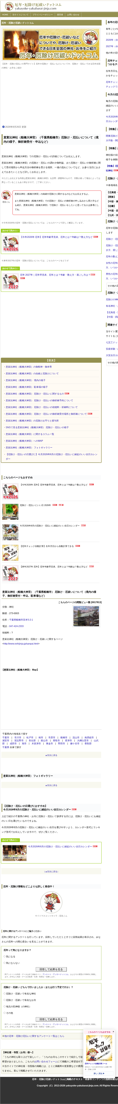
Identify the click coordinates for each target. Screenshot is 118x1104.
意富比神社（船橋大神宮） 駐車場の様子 (27, 387)
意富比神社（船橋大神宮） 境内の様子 (25, 380)
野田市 (61, 743)
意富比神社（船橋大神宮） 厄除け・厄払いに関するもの (35, 393)
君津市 (68, 740)
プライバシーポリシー (43, 14)
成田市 (13, 743)
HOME (5, 14)
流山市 (76, 737)
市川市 (17, 737)
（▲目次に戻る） (51, 871)
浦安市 (5, 740)
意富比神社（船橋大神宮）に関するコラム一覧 (30, 434)
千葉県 (5, 747)
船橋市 (63, 737)
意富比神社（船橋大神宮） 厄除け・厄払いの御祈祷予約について (39, 400)
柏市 (41, 737)
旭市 (24, 743)
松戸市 (29, 737)
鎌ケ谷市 (74, 743)
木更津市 (36, 743)
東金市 (49, 743)
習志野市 (19, 740)
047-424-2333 (16, 626)
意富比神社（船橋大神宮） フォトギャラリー (29, 447)
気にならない (13, 963)
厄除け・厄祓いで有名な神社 (21, 993)
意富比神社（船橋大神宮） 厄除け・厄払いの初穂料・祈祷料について (42, 407)
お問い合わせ (73, 14)
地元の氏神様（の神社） (18, 1006)
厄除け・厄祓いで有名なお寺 (21, 1000)
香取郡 (88, 743)
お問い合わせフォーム (45, 1061)
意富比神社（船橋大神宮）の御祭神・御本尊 (29, 367)
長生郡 (32, 740)
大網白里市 (83, 740)
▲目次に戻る (51, 755)
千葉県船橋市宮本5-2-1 (21, 620)
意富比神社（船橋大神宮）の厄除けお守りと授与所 (32, 420)
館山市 (44, 740)
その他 (9, 1013)
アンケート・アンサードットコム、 (56, 974)
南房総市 (89, 737)
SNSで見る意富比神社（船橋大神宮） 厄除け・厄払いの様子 (37, 427)
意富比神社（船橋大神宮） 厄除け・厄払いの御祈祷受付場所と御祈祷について (46, 414)
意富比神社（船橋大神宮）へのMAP (24, 441)
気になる (10, 956)
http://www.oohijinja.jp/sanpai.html (21, 643)
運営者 (60, 14)
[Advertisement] (51, 97)
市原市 (51, 737)
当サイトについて (20, 14)
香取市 (56, 740)
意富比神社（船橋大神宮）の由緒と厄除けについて (32, 373)
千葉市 (5, 737)
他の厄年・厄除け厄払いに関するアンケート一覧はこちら (34, 1036)
